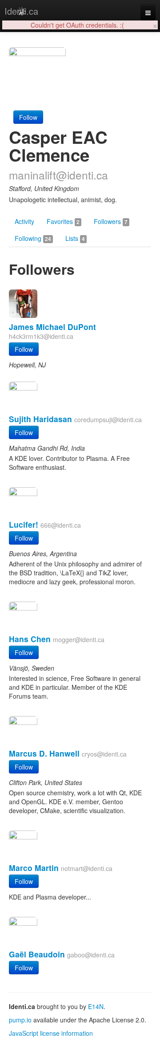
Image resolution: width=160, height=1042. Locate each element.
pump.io (20, 1019)
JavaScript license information (51, 1033)
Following (33, 238)
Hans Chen (30, 638)
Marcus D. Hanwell (44, 753)
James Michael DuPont (52, 326)
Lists (75, 238)
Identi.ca (21, 10)
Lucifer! (23, 524)
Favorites (63, 221)
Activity (24, 221)
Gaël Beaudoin (37, 954)
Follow (28, 117)
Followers (111, 221)
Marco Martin (34, 867)
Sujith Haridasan (40, 418)
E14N (96, 1006)
